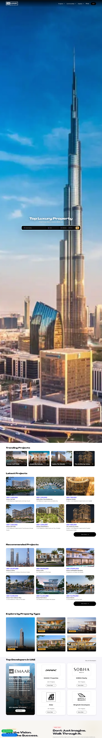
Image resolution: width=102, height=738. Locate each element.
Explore (80, 3)
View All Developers (90, 660)
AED (93, 3)
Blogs (87, 3)
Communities (70, 3)
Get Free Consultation (9, 735)
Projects (60, 3)
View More (84, 534)
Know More (19, 710)
